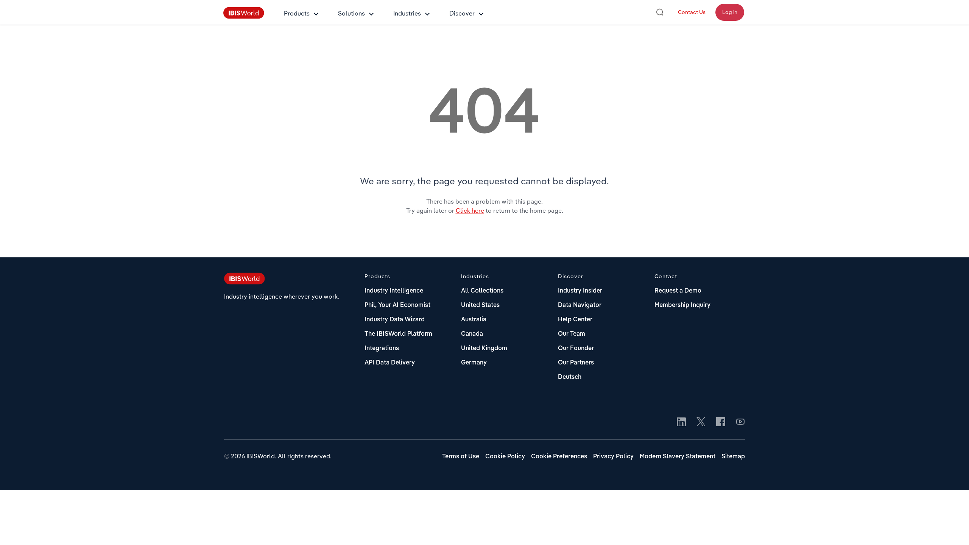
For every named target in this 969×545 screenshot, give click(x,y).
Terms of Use (460, 457)
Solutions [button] (351, 13)
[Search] (659, 12)
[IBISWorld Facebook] (720, 422)
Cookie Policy (505, 457)
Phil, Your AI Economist (397, 305)
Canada (472, 334)
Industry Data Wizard (395, 320)
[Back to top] (952, 528)
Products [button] (297, 13)
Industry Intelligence (394, 291)
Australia (473, 320)
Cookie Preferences (559, 457)
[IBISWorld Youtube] (740, 422)
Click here (470, 210)
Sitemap (733, 457)
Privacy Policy (613, 457)
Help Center (575, 320)
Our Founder (576, 349)
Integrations (382, 349)
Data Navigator (579, 305)
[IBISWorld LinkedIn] (681, 422)
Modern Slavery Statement (677, 457)
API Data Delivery (390, 363)
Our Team (571, 334)
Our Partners (576, 363)
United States (480, 305)
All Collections (482, 291)
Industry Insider (580, 291)
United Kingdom (484, 349)
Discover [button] (462, 13)
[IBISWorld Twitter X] (701, 422)
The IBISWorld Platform (398, 334)
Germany (474, 363)
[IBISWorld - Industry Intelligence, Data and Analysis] (243, 16)
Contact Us (692, 12)
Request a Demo (677, 291)
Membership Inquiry (682, 305)
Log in (729, 12)
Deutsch (569, 377)
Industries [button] (407, 13)
